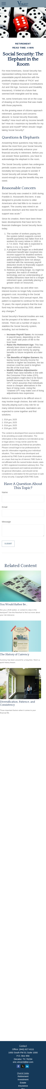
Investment (23, 1079)
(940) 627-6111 (26, 1049)
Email (4, 507)
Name (5, 492)
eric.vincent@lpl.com (23, 1062)
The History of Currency (14, 654)
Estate (23, 1082)
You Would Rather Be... (13, 604)
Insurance (23, 1086)
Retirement (23, 1076)
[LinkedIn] (27, 1066)
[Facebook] (18, 1066)
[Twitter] (22, 1066)
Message (6, 522)
